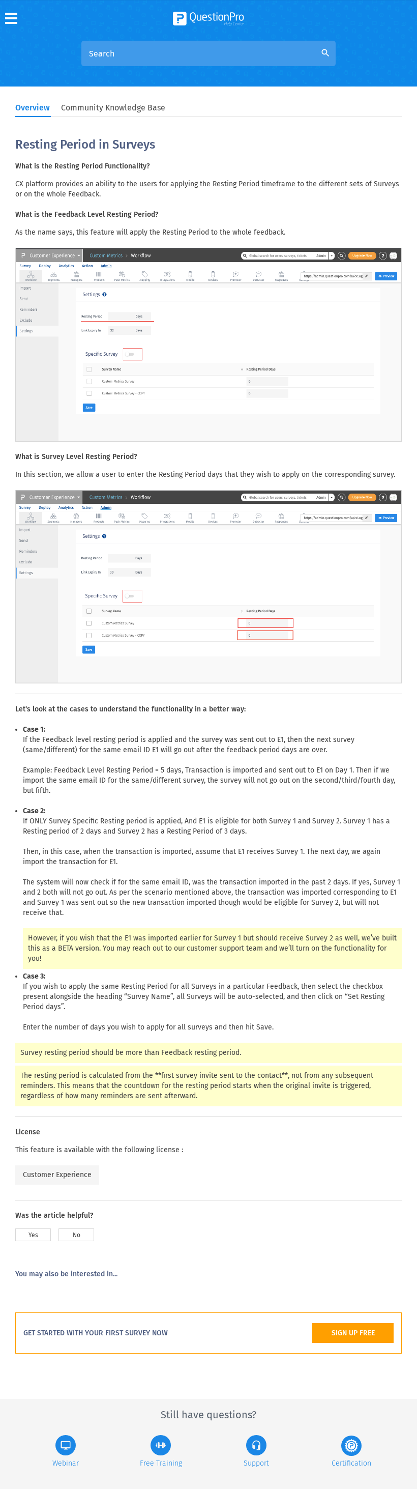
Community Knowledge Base (113, 107)
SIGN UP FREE (353, 1333)
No (76, 1235)
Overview (32, 107)
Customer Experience (57, 1174)
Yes (33, 1235)
